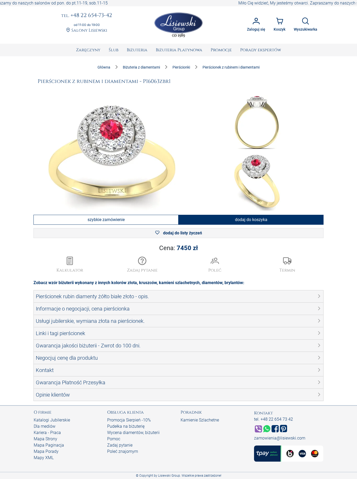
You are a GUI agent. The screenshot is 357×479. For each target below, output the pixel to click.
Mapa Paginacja (49, 445)
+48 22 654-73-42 (86, 16)
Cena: (178, 248)
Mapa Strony (45, 438)
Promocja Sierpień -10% (129, 420)
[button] (142, 265)
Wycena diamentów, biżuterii (133, 432)
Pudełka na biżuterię (126, 426)
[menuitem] (88, 50)
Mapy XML (44, 457)
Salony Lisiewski (88, 30)
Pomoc (113, 438)
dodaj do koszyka (251, 219)
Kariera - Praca (47, 432)
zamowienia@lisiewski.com (279, 438)
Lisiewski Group (169, 475)
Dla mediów (44, 426)
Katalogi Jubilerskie (52, 420)
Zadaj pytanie (120, 445)
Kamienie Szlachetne (200, 420)
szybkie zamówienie (106, 219)
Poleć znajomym (122, 451)
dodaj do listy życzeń (182, 232)
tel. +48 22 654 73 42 (273, 419)
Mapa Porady (46, 451)
